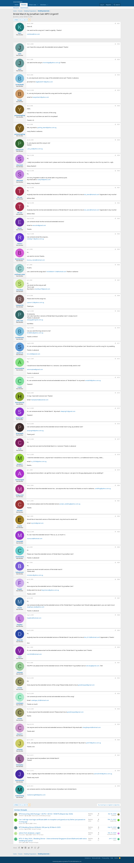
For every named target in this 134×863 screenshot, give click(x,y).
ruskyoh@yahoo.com (44, 179)
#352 (118, 44)
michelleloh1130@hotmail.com (56, 271)
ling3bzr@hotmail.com (34, 618)
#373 (118, 377)
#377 (118, 439)
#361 (118, 187)
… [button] (22, 20)
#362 (118, 203)
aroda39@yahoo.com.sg (93, 380)
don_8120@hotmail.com (92, 637)
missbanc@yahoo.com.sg (35, 575)
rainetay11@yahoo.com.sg (35, 239)
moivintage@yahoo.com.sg (51, 62)
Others (35, 823)
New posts (16, 8)
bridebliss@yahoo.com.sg (35, 333)
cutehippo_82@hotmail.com (40, 700)
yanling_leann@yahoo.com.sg (47, 127)
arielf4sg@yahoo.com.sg (103, 488)
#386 (118, 579)
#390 (118, 647)
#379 (118, 470)
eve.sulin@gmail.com (39, 225)
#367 (118, 280)
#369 (118, 311)
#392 (118, 678)
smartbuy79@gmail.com (42, 289)
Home (16, 5)
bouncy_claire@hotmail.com (36, 260)
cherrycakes (22, 834)
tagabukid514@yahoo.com (44, 82)
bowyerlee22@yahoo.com (40, 97)
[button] (37, 4)
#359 (118, 155)
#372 (118, 358)
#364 (118, 234)
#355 (118, 90)
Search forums (24, 8)
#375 (118, 408)
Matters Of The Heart (38, 834)
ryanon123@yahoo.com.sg (35, 302)
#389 (118, 630)
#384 (118, 547)
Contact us (88, 858)
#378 (118, 454)
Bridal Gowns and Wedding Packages (41, 815)
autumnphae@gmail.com (35, 369)
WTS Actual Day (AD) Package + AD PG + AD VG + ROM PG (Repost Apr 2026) (46, 814)
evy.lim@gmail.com (37, 523)
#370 (118, 328)
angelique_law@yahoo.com (35, 607)
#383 (118, 531)
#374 (118, 393)
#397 (118, 755)
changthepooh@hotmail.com (91, 727)
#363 (118, 218)
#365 (118, 249)
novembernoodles (111, 834)
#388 (118, 615)
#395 (118, 724)
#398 (118, 770)
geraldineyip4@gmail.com (86, 685)
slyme (20, 842)
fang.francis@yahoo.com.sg (50, 590)
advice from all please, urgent (29, 833)
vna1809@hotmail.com (34, 654)
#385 (118, 562)
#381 (118, 501)
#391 (118, 662)
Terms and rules (96, 858)
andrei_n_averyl (19, 16)
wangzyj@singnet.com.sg (35, 320)
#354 (118, 75)
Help (111, 858)
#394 (118, 709)
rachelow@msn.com (33, 34)
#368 (118, 295)
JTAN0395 (21, 815)
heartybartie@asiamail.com (39, 400)
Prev (16, 20)
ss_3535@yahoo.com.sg (38, 461)
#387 (118, 598)
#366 (118, 264)
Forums (23, 5)
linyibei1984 (22, 823)
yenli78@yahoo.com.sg (93, 743)
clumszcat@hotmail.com (34, 538)
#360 (118, 170)
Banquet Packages (36, 829)
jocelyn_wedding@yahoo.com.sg (70, 504)
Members (43, 5)
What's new (32, 5)
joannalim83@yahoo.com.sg (103, 774)
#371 (118, 343)
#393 (118, 693)
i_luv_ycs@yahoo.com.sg (35, 149)
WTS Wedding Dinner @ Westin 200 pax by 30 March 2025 (40, 827)
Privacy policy (105, 858)
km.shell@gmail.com (33, 354)
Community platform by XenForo (67, 861)
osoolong (21, 829)
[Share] (115, 24)
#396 (118, 740)
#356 (118, 106)
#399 (118, 786)
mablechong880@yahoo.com (36, 795)
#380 (118, 485)
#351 (118, 23)
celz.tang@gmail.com (92, 666)
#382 (118, 516)
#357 (118, 124)
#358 (118, 140)
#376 (118, 423)
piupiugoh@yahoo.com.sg (35, 430)
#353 (118, 59)
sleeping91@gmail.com (68, 411)
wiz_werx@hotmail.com (91, 194)
